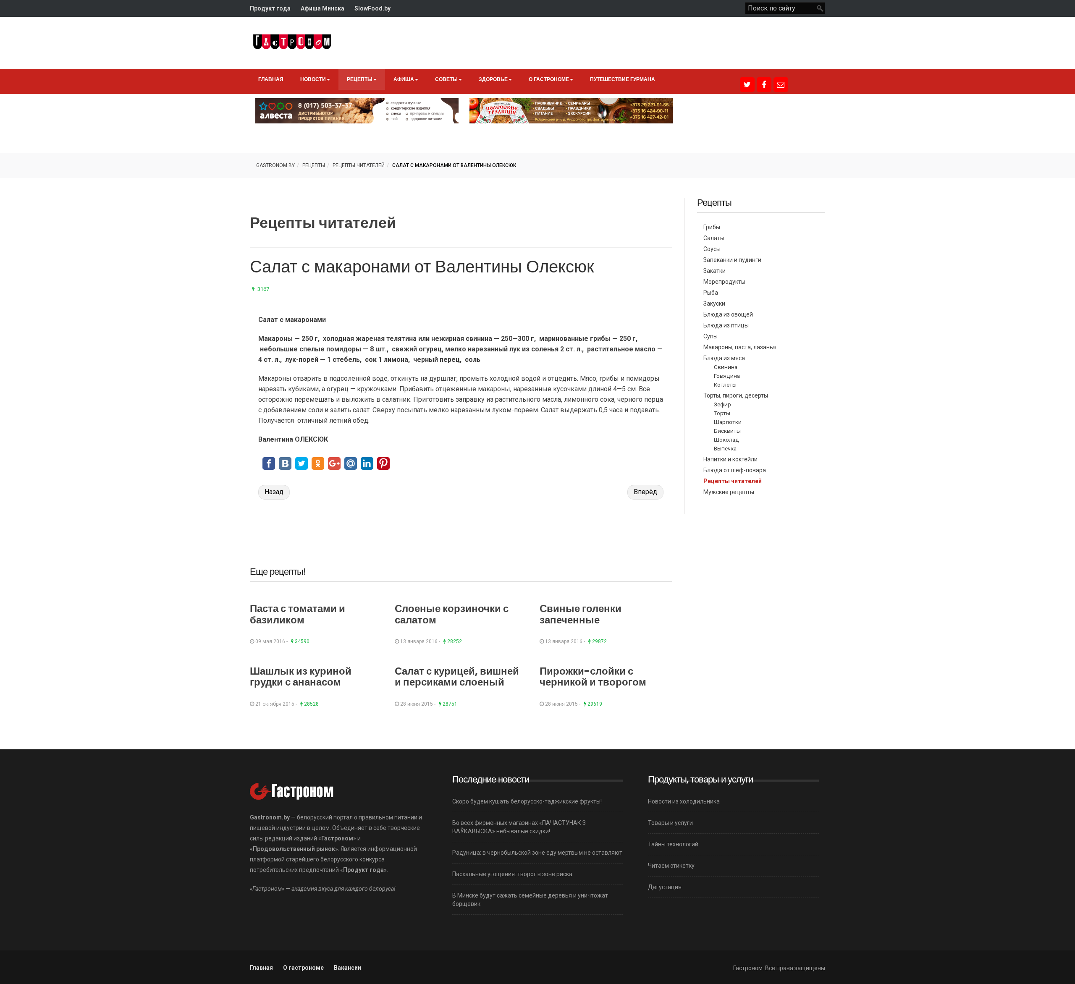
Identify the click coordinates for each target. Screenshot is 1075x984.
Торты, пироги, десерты (735, 395)
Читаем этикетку (671, 865)
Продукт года (270, 8)
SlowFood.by (372, 8)
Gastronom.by (275, 165)
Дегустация (665, 887)
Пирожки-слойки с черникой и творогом (593, 676)
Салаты (713, 238)
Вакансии (347, 967)
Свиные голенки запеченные (580, 614)
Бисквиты (727, 430)
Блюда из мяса (724, 358)
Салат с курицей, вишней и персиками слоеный (457, 676)
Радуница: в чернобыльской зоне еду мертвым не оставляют (537, 852)
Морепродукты (724, 281)
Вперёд (645, 492)
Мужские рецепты (728, 492)
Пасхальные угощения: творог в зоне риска (512, 874)
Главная (270, 79)
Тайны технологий (673, 844)
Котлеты (725, 384)
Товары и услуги (670, 822)
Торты (722, 413)
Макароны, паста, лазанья (739, 347)
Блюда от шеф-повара (734, 470)
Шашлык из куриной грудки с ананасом (300, 676)
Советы (446, 79)
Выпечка (725, 448)
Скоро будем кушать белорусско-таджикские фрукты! (527, 801)
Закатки (714, 270)
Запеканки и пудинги (732, 259)
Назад (274, 492)
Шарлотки (728, 422)
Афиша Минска (322, 8)
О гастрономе (549, 79)
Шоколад (726, 439)
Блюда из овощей (728, 314)
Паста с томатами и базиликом (297, 614)
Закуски (714, 303)
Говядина (727, 375)
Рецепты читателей (359, 165)
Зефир (722, 404)
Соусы (712, 249)
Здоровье (493, 79)
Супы (710, 336)
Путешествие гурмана (622, 79)
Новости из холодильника (684, 801)
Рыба (710, 292)
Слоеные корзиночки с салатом (452, 614)
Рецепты (359, 79)
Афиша (403, 79)
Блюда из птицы (726, 325)
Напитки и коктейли (730, 459)
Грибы (711, 227)
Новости (313, 79)
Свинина (725, 367)
